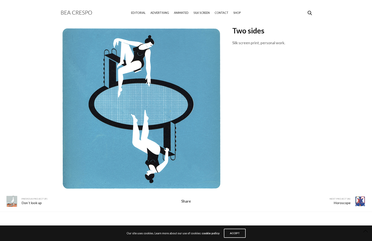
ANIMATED (181, 12)
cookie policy (211, 233)
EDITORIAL (138, 12)
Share (186, 201)
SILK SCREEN (202, 12)
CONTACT (221, 12)
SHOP (237, 12)
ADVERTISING (159, 12)
